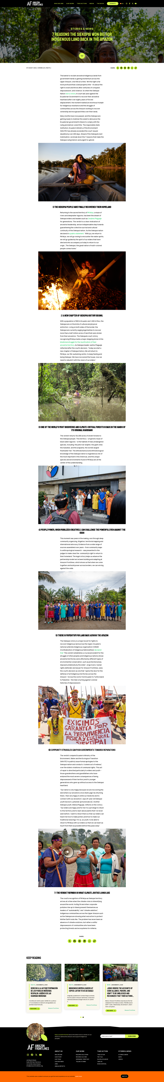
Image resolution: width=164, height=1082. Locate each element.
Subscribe (132, 1036)
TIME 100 (99, 1061)
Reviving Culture (81, 1057)
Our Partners (59, 1061)
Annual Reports (60, 1066)
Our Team (58, 1059)
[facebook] (129, 3)
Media (92, 3)
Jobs (56, 1064)
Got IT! (124, 1076)
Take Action (82, 3)
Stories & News (123, 1054)
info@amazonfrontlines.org (34, 1066)
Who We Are (58, 1054)
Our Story (58, 1057)
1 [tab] (80, 1017)
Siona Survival (101, 1064)
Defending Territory (82, 1059)
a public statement (76, 233)
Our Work (70, 3)
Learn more (78, 1076)
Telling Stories (81, 1061)
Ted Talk (100, 1057)
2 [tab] (83, 1017)
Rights (48, 68)
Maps (120, 1057)
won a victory (71, 94)
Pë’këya (90, 212)
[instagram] (126, 3)
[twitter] (132, 3)
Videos (120, 1059)
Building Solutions (82, 1054)
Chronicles (41, 68)
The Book (100, 3)
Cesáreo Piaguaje (95, 218)
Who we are (58, 3)
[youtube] (135, 3)
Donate (113, 3)
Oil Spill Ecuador (102, 1059)
